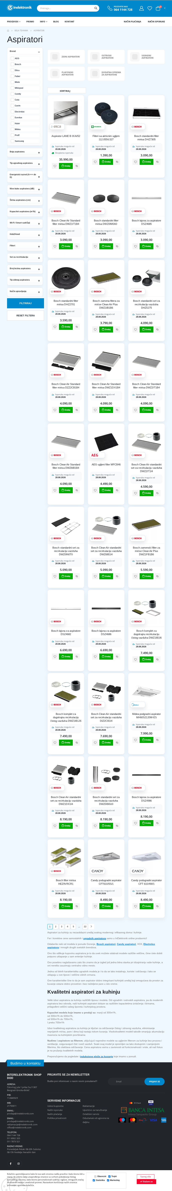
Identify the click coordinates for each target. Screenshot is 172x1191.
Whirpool (19, 88)
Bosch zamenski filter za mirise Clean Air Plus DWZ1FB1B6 (146, 551)
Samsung (19, 141)
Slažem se (147, 1181)
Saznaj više (145, 1176)
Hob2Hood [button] (15, 234)
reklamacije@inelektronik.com (22, 1124)
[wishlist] (55, 166)
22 (85, 926)
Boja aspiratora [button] (17, 152)
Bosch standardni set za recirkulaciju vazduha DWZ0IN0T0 (65, 551)
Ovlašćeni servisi (91, 1114)
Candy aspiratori (126, 944)
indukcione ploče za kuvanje (96, 1056)
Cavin (17, 106)
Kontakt (69, 21)
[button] (158, 8)
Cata (17, 100)
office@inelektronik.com (19, 1127)
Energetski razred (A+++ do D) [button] (23, 175)
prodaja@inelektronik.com (20, 1113)
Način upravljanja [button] (18, 291)
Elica (17, 70)
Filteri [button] (12, 245)
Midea (17, 129)
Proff (17, 135)
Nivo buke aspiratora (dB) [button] (22, 188)
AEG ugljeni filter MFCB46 (106, 464)
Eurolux (18, 117)
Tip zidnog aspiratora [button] (20, 280)
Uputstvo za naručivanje (95, 1110)
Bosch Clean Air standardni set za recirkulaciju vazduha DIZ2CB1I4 (106, 717)
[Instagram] (18, 1163)
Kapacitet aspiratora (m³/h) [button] (22, 211)
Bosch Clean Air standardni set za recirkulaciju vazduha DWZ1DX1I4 (65, 800)
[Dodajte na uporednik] (77, 166)
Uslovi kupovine (55, 1106)
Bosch (18, 64)
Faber (17, 76)
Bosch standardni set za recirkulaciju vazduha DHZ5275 (146, 304)
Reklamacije (89, 1106)
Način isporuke (156, 21)
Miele (17, 82)
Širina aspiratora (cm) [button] (20, 200)
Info (42, 21)
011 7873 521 (13, 1141)
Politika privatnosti (56, 1118)
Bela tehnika (21, 30)
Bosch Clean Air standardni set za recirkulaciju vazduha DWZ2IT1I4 (146, 468)
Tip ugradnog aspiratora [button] (21, 163)
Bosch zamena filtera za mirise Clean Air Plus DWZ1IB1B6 (106, 304)
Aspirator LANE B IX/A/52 (66, 136)
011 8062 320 (13, 1138)
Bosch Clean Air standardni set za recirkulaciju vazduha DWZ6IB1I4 (106, 551)
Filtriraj (25, 303)
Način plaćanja (132, 21)
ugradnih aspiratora (94, 938)
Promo (30, 21)
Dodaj (67, 166)
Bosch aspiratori (106, 944)
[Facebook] (10, 1163)
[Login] (141, 8)
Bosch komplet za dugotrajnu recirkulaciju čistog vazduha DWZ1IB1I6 (146, 634)
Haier (17, 123)
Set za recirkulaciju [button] (19, 257)
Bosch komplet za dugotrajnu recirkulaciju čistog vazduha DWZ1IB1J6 (65, 717)
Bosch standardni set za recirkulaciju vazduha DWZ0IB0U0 (106, 800)
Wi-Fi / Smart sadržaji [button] (20, 223)
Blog (56, 21)
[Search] (96, 8)
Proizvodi (12, 21)
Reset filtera (25, 315)
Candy (18, 94)
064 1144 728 (123, 10)
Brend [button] (13, 51)
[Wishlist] (149, 8)
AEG (17, 58)
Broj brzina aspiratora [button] (20, 268)
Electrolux (20, 112)
